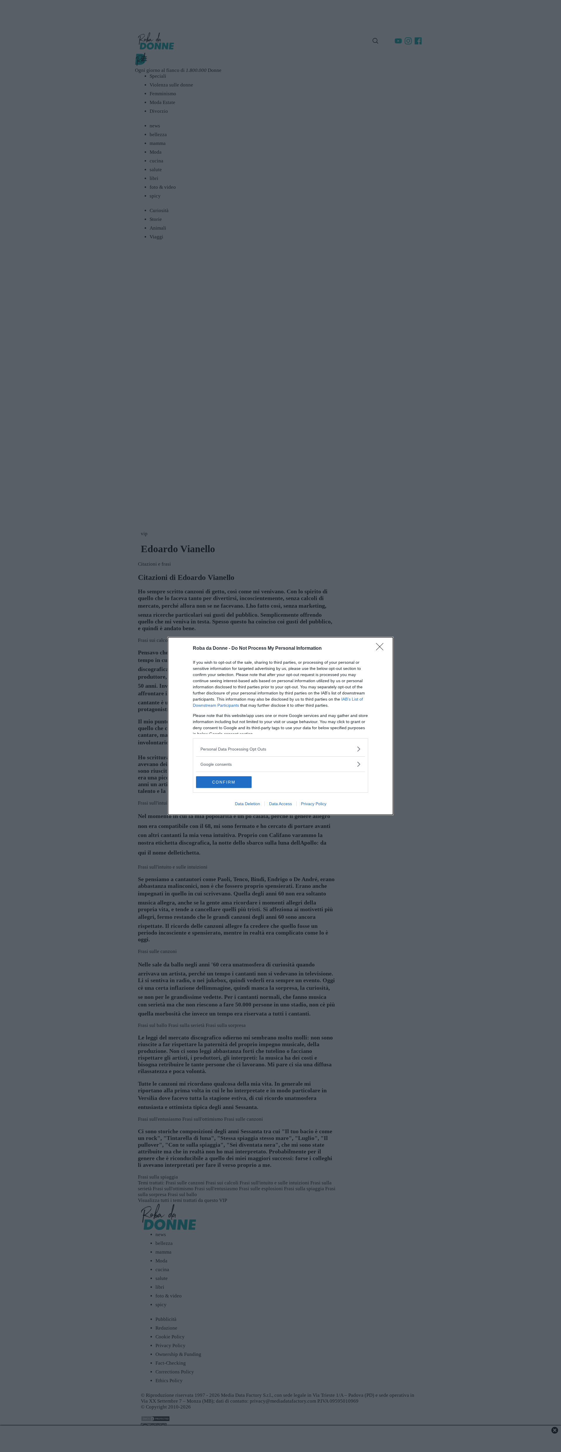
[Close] (381, 648)
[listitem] (280, 749)
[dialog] (280, 726)
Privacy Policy (313, 803)
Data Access (280, 803)
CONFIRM (224, 782)
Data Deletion (247, 803)
